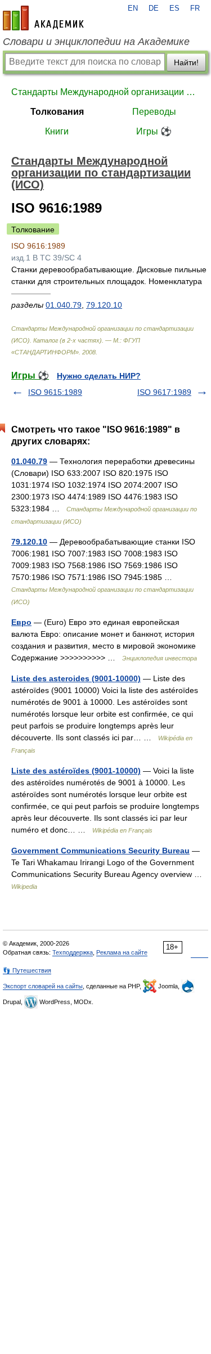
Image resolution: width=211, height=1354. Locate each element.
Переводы (154, 111)
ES (174, 8)
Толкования (57, 111)
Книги (57, 131)
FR (195, 8)
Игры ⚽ (154, 131)
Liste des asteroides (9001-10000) (76, 678)
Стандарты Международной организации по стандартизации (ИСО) (105, 92)
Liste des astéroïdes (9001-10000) (76, 770)
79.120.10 (104, 304)
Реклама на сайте (121, 952)
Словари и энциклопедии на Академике (96, 41)
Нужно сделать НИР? (99, 375)
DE (154, 8)
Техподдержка (72, 952)
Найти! (186, 62)
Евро (21, 622)
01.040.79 (64, 304)
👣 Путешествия (27, 970)
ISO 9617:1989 (164, 392)
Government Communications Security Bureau (100, 850)
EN (133, 8)
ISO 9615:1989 (55, 392)
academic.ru (43, 18)
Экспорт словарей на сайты (43, 986)
